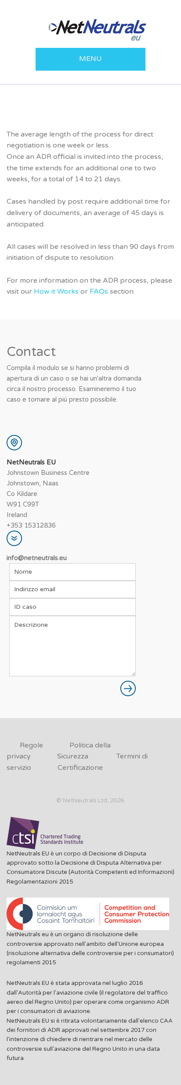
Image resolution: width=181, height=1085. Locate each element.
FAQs (99, 291)
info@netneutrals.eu (37, 558)
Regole (31, 745)
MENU (90, 58)
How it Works (56, 291)
